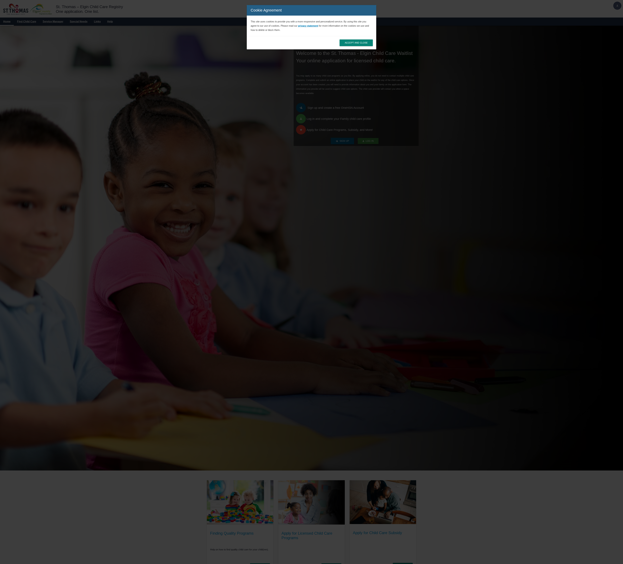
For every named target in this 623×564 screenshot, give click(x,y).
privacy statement (308, 25)
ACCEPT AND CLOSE (356, 42)
